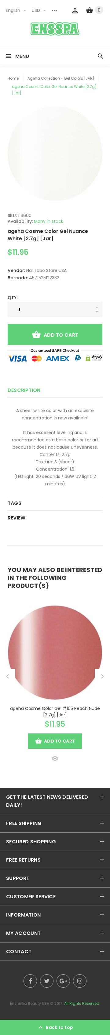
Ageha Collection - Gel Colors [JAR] (61, 78)
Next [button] (102, 676)
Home (13, 78)
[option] (55, 153)
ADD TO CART (61, 334)
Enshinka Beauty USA (29, 1003)
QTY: (12, 298)
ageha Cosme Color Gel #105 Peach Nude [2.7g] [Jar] (55, 711)
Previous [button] (7, 676)
